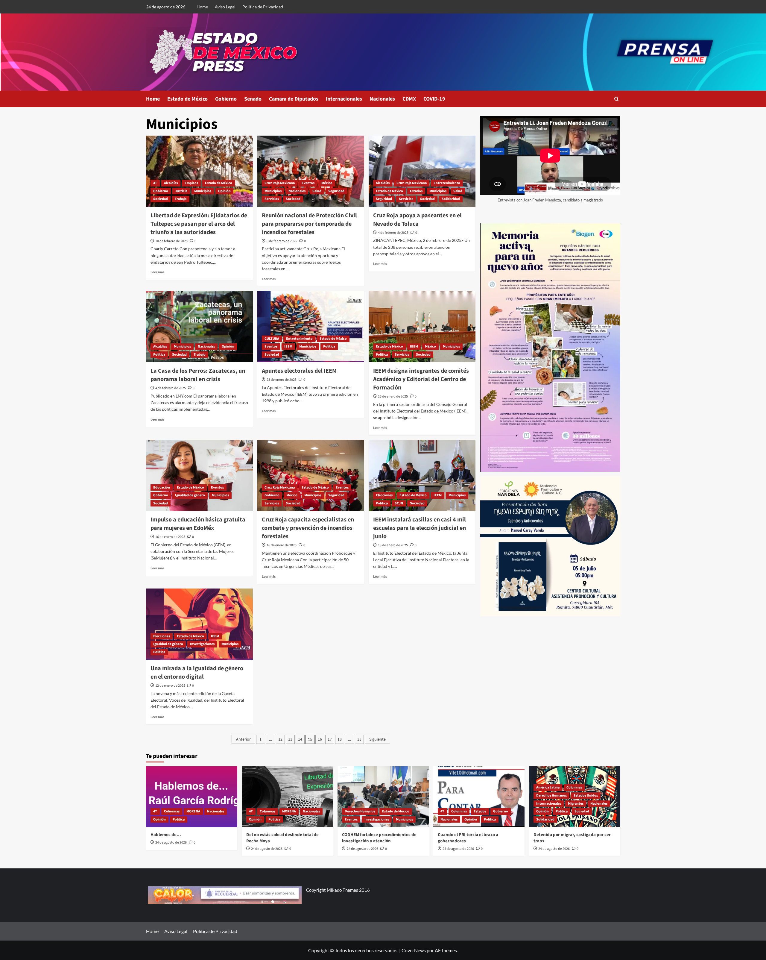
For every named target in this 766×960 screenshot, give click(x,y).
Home (202, 6)
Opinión (224, 191)
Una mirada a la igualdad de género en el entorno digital (197, 672)
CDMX (409, 99)
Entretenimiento (447, 183)
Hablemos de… (166, 835)
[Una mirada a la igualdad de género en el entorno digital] (199, 624)
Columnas (172, 811)
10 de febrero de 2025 (171, 241)
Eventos (308, 183)
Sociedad (160, 198)
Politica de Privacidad (262, 6)
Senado (253, 99)
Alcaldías (171, 183)
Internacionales (344, 99)
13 (290, 739)
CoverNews (414, 950)
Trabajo (181, 198)
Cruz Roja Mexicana (280, 183)
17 (330, 739)
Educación (161, 487)
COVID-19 (434, 99)
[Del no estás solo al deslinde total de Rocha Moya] (287, 796)
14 (300, 739)
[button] (616, 99)
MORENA (193, 811)
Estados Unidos (586, 795)
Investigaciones (202, 644)
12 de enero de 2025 (170, 685)
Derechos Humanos (360, 811)
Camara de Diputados (293, 99)
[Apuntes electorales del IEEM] (310, 326)
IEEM (288, 346)
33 (359, 739)
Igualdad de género (190, 495)
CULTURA (272, 338)
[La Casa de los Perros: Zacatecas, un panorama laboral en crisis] (199, 326)
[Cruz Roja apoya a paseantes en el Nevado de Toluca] (422, 171)
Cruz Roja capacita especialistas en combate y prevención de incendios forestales (308, 528)
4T (155, 183)
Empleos (191, 183)
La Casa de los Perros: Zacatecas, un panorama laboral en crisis (198, 375)
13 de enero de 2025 (393, 545)
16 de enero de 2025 (393, 396)
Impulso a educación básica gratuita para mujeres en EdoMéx (198, 523)
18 (340, 739)
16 (320, 739)
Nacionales (382, 99)
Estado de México (187, 99)
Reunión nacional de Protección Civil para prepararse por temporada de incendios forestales (309, 223)
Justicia (181, 191)
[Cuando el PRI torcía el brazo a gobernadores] (479, 796)
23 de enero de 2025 (282, 379)
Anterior (243, 739)
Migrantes (575, 803)
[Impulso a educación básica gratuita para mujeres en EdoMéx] (199, 475)
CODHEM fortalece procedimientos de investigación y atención (379, 838)
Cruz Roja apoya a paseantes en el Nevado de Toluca (417, 219)
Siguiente (377, 739)
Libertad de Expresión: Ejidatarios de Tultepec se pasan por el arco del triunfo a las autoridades (199, 223)
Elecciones (384, 495)
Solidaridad (451, 198)
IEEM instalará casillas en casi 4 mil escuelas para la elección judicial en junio (419, 528)
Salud (316, 191)
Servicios (272, 198)
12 (280, 739)
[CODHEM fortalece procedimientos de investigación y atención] (383, 796)
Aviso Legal (225, 6)
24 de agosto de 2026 (171, 842)
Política (159, 354)
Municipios (202, 191)
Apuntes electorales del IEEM (299, 371)
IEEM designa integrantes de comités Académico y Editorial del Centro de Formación (421, 379)
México (326, 183)
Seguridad (336, 191)
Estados (416, 191)
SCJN (399, 503)
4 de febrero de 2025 (393, 232)
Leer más (157, 272)
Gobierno (226, 99)
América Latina (548, 787)
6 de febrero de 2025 (282, 241)
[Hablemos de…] (191, 796)
